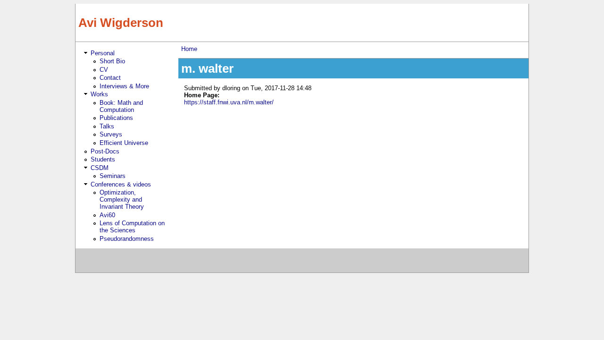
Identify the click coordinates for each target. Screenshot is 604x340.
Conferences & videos (121, 184)
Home (189, 48)
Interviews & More (124, 86)
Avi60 (107, 215)
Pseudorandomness (127, 238)
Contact (110, 77)
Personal (103, 53)
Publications (116, 117)
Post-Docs (105, 151)
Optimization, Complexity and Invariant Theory (122, 199)
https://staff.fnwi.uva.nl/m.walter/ (229, 102)
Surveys (111, 134)
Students (103, 159)
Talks (107, 126)
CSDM (100, 167)
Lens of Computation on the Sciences (132, 227)
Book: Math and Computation (121, 106)
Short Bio (112, 61)
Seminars (113, 175)
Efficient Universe (124, 142)
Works (99, 94)
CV (104, 69)
